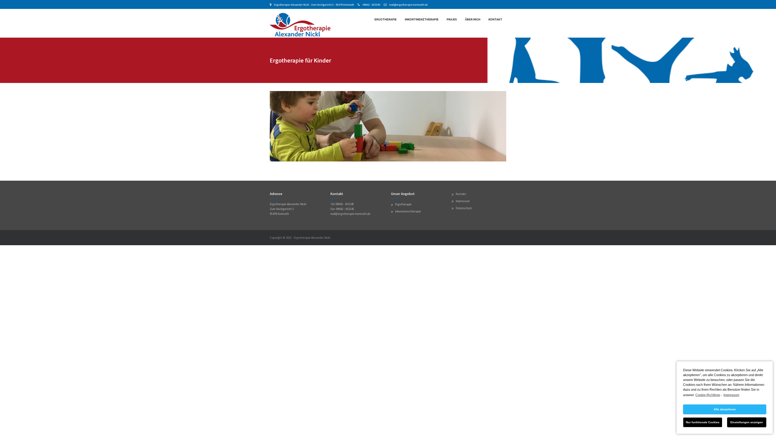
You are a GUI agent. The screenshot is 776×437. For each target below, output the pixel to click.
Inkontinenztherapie (422, 19)
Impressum (731, 395)
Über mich (472, 19)
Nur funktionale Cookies (702, 422)
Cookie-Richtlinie (707, 395)
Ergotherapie (385, 19)
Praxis (452, 19)
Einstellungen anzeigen (746, 422)
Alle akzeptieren (725, 409)
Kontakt (495, 19)
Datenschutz (464, 208)
